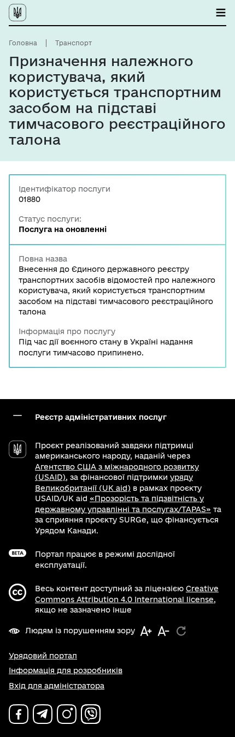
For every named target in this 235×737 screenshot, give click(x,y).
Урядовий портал (43, 655)
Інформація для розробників (65, 670)
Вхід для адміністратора (56, 685)
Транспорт (73, 42)
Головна (23, 42)
